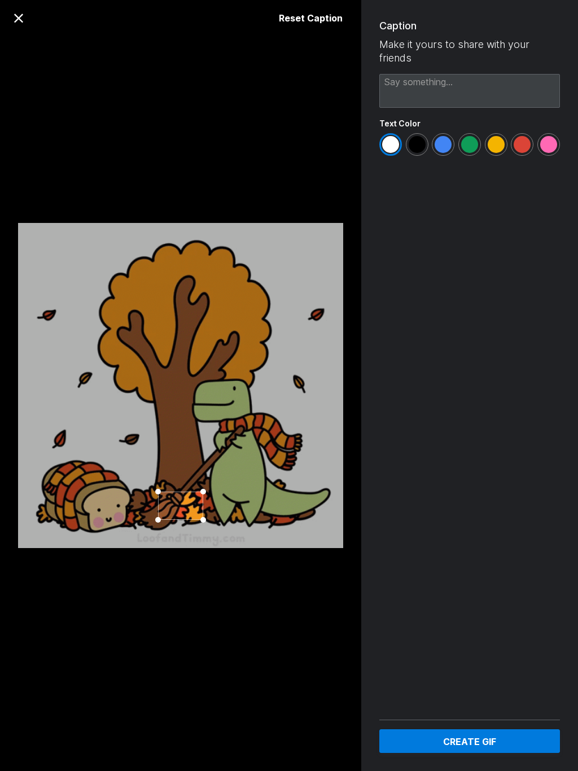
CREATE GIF (469, 741)
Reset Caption (311, 18)
